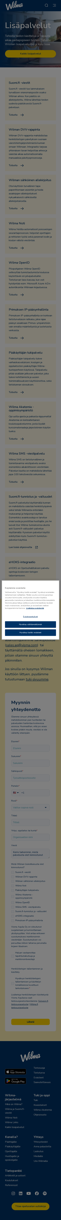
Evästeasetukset (30, 616)
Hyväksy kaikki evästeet (30, 632)
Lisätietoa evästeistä (35, 608)
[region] (31, 610)
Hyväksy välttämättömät (30, 624)
